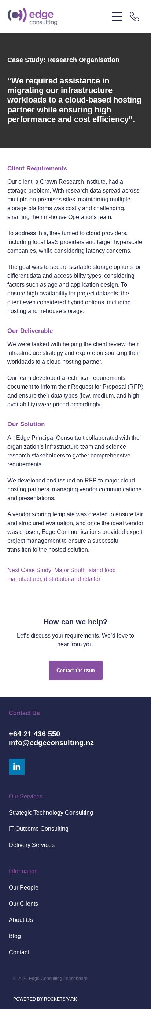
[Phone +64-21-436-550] (134, 16)
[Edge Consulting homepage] (58, 16)
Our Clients (23, 904)
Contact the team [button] (75, 670)
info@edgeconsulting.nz (51, 743)
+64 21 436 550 (34, 734)
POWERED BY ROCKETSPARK (45, 999)
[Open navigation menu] (117, 16)
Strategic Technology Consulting (51, 812)
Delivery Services (32, 845)
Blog (15, 936)
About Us (21, 920)
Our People (23, 887)
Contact (19, 952)
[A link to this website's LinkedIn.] (17, 767)
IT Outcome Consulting (39, 829)
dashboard (77, 978)
